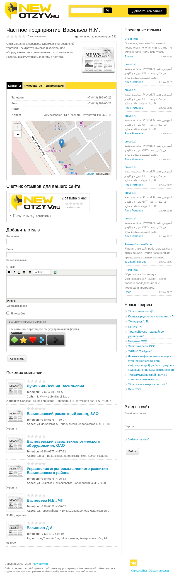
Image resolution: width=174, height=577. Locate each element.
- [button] (17, 134)
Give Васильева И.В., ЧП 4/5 (40, 495)
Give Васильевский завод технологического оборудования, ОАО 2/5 (32, 436)
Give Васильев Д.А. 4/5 (40, 523)
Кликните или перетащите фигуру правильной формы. (44, 329)
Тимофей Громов (135, 261)
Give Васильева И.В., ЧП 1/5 (29, 495)
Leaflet (90, 173)
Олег (128, 292)
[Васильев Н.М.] (98, 76)
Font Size (39, 272)
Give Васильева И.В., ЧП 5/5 (44, 495)
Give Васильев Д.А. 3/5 (36, 523)
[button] (9, 272)
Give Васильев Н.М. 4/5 (20, 36)
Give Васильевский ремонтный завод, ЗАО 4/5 (40, 408)
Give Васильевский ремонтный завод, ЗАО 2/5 (32, 408)
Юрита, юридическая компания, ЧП (151, 316)
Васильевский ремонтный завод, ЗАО (63, 414)
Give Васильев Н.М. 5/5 (24, 36)
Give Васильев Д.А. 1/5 (29, 523)
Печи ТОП (134, 389)
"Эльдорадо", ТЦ (138, 321)
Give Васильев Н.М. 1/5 (8, 36)
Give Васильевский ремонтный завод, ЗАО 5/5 (44, 408)
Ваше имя (12, 236)
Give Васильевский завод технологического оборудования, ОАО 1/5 (29, 436)
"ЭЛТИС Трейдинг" (140, 351)
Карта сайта (139, 570)
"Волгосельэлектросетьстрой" (147, 384)
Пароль (129, 426)
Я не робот (18, 313)
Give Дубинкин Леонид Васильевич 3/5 (36, 381)
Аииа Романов (134, 82)
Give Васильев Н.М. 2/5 (12, 36)
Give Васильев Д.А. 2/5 (32, 523)
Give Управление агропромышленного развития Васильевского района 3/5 (36, 463)
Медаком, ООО (137, 341)
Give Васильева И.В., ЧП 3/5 (36, 495)
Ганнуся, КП (135, 326)
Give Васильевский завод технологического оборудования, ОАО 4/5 (40, 436)
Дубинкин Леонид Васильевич (55, 386)
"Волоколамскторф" (140, 311)
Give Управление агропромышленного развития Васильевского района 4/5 (40, 463)
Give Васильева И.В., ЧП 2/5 (32, 495)
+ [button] (17, 127)
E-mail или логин (135, 413)
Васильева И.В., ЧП (45, 500)
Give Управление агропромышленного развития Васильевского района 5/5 (44, 463)
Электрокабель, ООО (141, 346)
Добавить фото (17, 305)
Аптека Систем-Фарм (138, 244)
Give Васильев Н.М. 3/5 (16, 36)
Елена (129, 56)
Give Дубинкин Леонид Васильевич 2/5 (32, 381)
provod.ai (130, 64)
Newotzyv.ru (40, 563)
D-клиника (131, 38)
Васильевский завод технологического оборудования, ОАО (63, 443)
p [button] (15, 300)
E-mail (10, 249)
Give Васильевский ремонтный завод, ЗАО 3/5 (36, 408)
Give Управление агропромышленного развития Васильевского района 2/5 (32, 463)
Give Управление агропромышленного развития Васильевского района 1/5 (29, 463)
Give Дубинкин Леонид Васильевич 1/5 (29, 381)
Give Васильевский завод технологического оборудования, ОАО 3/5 (36, 436)
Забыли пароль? (139, 439)
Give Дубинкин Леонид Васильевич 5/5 (44, 381)
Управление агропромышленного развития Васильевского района (67, 471)
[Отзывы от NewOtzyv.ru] (32, 19)
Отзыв (10, 266)
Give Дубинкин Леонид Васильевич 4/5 (40, 381)
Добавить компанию (147, 11)
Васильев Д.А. (40, 528)
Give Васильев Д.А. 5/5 (44, 523)
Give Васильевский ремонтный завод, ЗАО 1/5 (29, 408)
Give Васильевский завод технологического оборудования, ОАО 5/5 (44, 436)
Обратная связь (159, 570)
